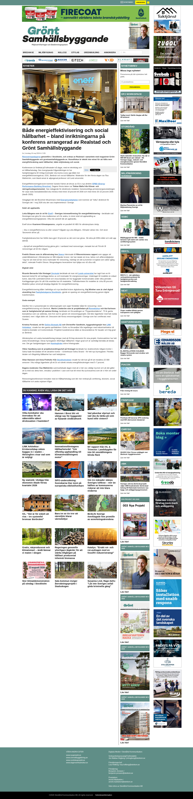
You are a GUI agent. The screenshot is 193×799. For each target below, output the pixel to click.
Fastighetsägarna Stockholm (48, 292)
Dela (86, 170)
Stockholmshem (64, 360)
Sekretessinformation (103, 795)
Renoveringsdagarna (31, 157)
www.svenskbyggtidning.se (77, 758)
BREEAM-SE (28, 52)
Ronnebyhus (94, 308)
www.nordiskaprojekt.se (75, 760)
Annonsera (140, 2)
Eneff (50, 213)
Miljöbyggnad (46, 52)
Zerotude (55, 273)
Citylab (75, 52)
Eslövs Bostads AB (53, 325)
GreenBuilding (91, 52)
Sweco (61, 254)
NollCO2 (62, 52)
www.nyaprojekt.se (73, 755)
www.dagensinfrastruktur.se (77, 763)
